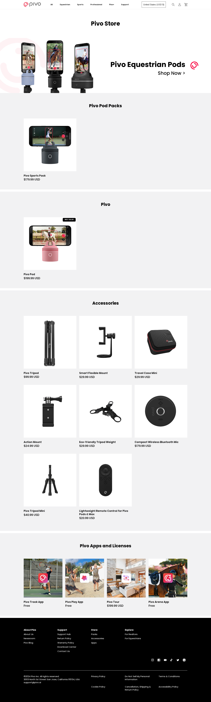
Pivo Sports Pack (35, 175)
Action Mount (33, 442)
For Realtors (131, 634)
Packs (94, 634)
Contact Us (63, 651)
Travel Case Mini (146, 373)
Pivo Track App (33, 602)
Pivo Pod (29, 274)
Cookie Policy (98, 686)
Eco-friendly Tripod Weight (97, 442)
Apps (94, 642)
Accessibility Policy (168, 686)
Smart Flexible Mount (93, 373)
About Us (28, 634)
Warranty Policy (65, 642)
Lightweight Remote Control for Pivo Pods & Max (103, 512)
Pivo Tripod (31, 373)
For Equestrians (133, 638)
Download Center (66, 647)
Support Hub (64, 634)
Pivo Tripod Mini (34, 511)
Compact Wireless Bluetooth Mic (156, 442)
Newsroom (29, 638)
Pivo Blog (28, 642)
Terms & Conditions (169, 676)
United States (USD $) (153, 4)
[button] (67, 5)
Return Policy (64, 638)
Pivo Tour (113, 602)
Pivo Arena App (159, 602)
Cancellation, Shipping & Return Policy (138, 688)
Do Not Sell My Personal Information (137, 678)
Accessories (97, 638)
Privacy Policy (98, 676)
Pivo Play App (74, 602)
